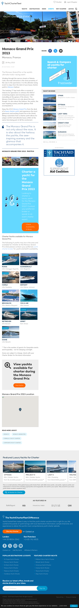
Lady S (51, 475)
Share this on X (55, 51)
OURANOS (62, 132)
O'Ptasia (8, 475)
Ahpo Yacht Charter (42, 574)
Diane (4, 340)
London (6, 536)
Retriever (6, 321)
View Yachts (19, 385)
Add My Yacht (17, 550)
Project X (30, 475)
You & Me (24, 303)
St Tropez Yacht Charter (11, 559)
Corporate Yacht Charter (12, 442)
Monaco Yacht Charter (11, 562)
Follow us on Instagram (15, 546)
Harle (5, 285)
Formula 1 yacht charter (12, 438)
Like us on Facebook (5, 546)
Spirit (22, 321)
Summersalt (26, 267)
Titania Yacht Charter (42, 571)
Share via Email (61, 51)
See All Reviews (49, 142)
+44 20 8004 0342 (11, 539)
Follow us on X (10, 546)
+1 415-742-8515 (31, 539)
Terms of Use (59, 597)
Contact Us (6, 550)
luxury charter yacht (12, 111)
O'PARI (60, 96)
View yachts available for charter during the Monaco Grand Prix (24, 371)
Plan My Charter (12, 531)
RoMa (4, 267)
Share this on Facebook (50, 51)
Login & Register (72, 2)
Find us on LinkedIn (21, 546)
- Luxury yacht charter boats (11, 4)
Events (8, 13)
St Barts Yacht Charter (11, 565)
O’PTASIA (61, 105)
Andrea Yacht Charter (42, 568)
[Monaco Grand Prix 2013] (6, 161)
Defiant (23, 285)
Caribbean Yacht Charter (12, 574)
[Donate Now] (59, 163)
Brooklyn (6, 303)
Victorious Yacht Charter (43, 565)
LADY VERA (62, 114)
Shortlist (59, 2)
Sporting (14, 13)
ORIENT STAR (63, 123)
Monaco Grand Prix (20, 109)
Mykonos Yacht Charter (11, 571)
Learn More (63, 605)
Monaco (11, 87)
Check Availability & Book (30, 226)
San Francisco (30, 536)
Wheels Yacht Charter (42, 562)
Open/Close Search (76, 9)
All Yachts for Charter (15, 492)
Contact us (30, 531)
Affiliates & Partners (30, 550)
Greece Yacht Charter (11, 568)
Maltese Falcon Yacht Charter (45, 559)
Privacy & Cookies (71, 597)
